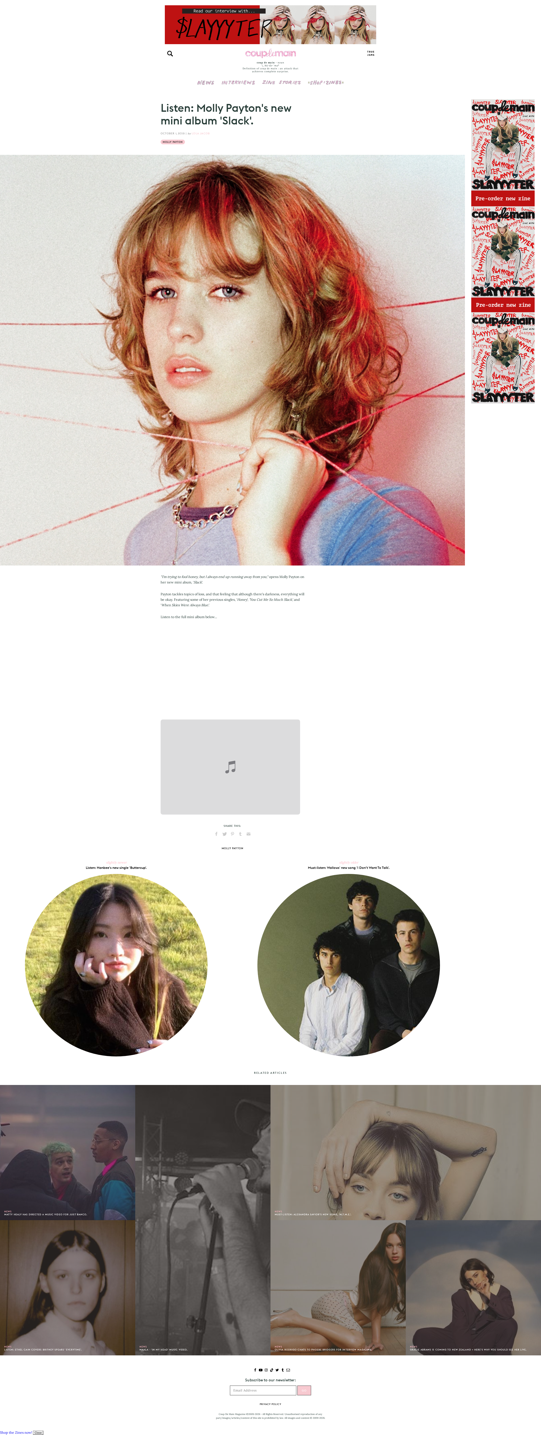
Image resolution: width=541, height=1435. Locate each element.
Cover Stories (281, 80)
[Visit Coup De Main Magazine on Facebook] (255, 1370)
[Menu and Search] (170, 53)
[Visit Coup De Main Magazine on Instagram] (266, 1370)
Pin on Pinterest (232, 834)
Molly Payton (173, 141)
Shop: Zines (325, 80)
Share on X (224, 834)
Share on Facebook (216, 834)
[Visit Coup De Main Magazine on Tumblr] (282, 1370)
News (205, 85)
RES (371, 53)
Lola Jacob (201, 133)
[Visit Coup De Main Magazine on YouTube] (260, 1370)
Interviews (238, 80)
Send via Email (248, 834)
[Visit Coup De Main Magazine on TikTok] (271, 1370)
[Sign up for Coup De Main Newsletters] (288, 1370)
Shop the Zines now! (16, 1432)
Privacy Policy (270, 1404)
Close (38, 1432)
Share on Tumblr (240, 834)
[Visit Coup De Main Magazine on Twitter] (277, 1370)
